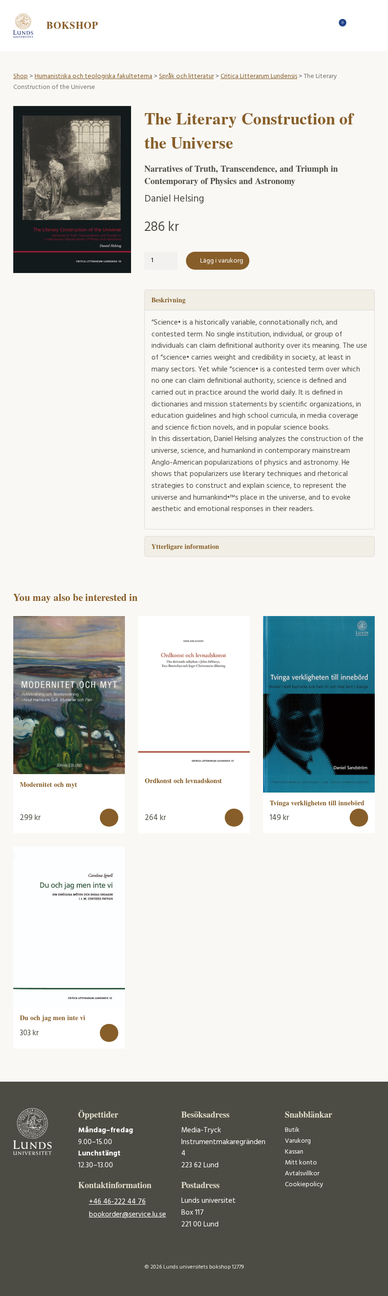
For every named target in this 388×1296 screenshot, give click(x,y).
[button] (109, 818)
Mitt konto (301, 1162)
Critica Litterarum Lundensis (258, 76)
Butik (292, 1130)
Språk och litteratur (186, 76)
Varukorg (298, 1141)
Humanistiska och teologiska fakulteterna (93, 76)
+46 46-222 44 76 (117, 1202)
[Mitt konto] (356, 25)
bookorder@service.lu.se (127, 1214)
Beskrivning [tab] (168, 300)
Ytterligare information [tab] (185, 546)
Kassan (294, 1151)
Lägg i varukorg (221, 261)
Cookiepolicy (304, 1184)
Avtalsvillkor (302, 1173)
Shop (20, 76)
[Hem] (323, 25)
